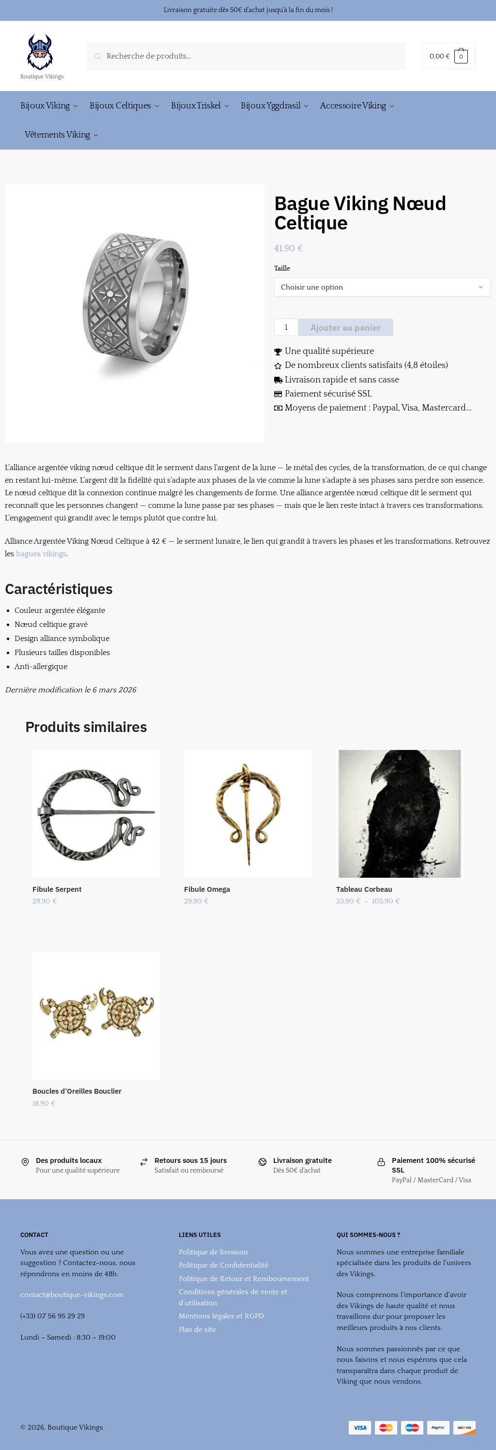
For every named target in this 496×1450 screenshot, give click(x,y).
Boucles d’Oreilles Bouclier (77, 1091)
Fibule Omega (207, 889)
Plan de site (197, 1330)
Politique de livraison (213, 1252)
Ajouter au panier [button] (96, 1124)
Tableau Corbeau (364, 889)
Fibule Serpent (57, 889)
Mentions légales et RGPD (221, 1316)
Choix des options (96, 921)
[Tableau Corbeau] (400, 813)
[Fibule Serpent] (96, 813)
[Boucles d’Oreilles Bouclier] (96, 1016)
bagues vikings (41, 553)
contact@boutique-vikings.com (72, 1295)
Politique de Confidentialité (223, 1265)
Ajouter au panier (345, 327)
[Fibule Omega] (247, 813)
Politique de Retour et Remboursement (244, 1279)
